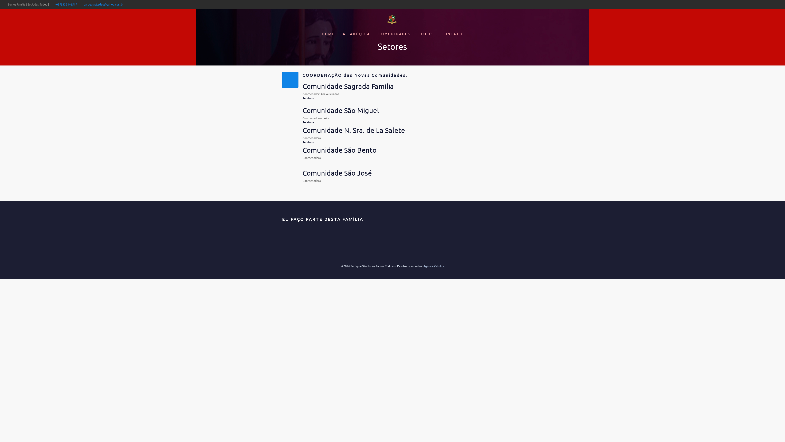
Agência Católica (433, 266)
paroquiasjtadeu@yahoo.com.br (104, 4)
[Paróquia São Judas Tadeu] (392, 18)
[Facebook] (775, 4)
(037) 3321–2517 (66, 4)
